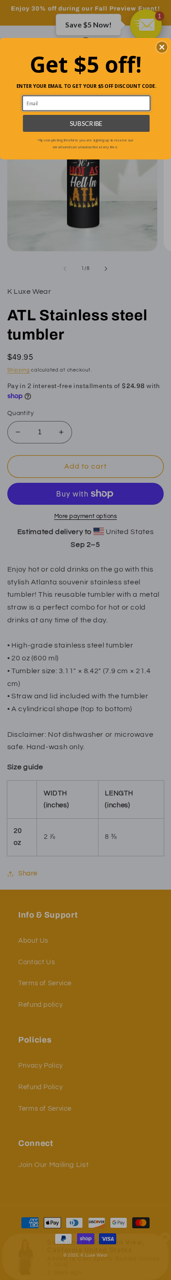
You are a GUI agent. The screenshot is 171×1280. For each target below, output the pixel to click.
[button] (161, 47)
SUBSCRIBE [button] (86, 123)
